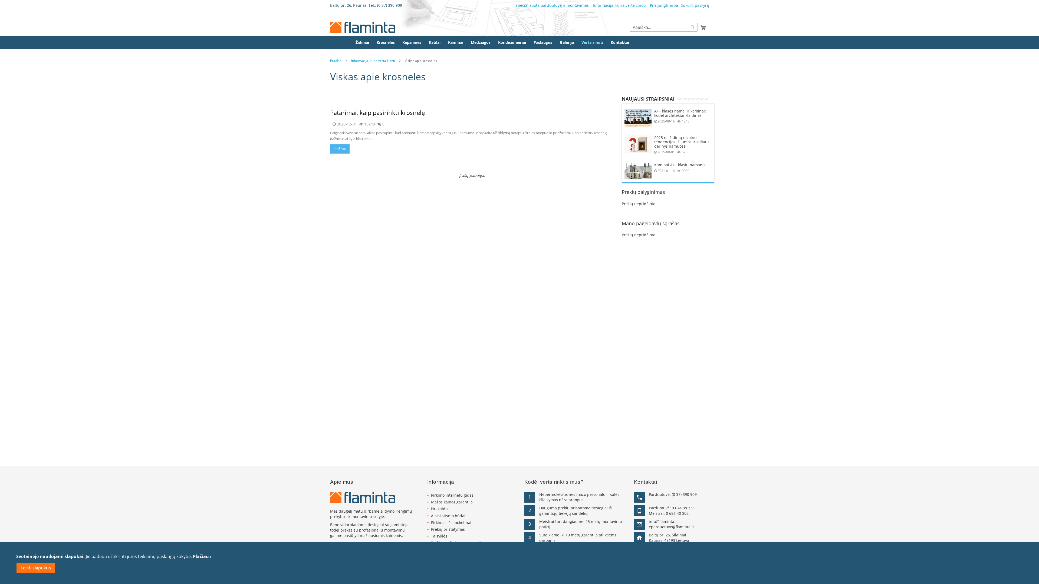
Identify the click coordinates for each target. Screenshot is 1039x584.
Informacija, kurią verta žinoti (619, 5)
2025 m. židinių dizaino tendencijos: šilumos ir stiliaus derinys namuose (681, 142)
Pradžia (335, 60)
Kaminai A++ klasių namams (679, 164)
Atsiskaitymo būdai (448, 515)
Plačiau (339, 148)
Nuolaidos (440, 508)
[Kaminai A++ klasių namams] (638, 171)
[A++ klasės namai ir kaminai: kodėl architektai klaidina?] (638, 118)
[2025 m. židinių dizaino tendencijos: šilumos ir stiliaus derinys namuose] (638, 144)
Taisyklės (439, 536)
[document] (519, 563)
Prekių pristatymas (448, 529)
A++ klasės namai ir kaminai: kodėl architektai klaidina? (680, 113)
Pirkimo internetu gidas (452, 495)
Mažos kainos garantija (452, 502)
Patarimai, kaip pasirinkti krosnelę (377, 112)
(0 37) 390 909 (389, 5)
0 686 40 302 (677, 513)
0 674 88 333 (683, 507)
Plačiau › (202, 556)
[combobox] (664, 27)
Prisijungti (659, 5)
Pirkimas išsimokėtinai (451, 522)
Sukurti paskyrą (695, 5)
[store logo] (362, 27)
